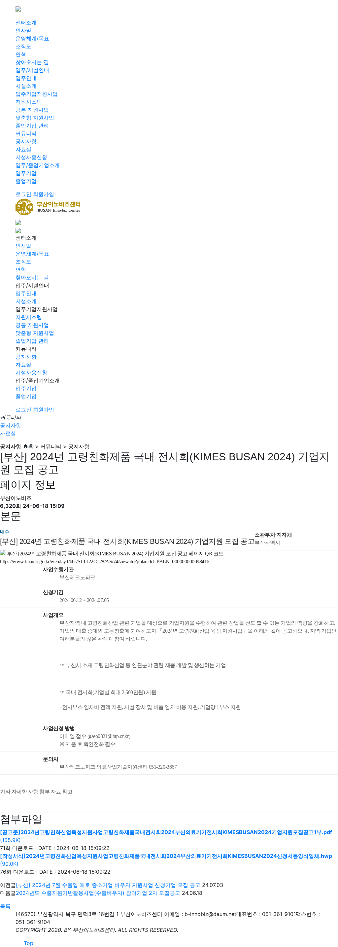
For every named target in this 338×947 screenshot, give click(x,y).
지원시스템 (29, 101)
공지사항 (26, 141)
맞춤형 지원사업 (35, 117)
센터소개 (26, 22)
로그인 (23, 194)
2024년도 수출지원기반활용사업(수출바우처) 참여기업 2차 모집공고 (98, 893)
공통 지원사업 (32, 109)
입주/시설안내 (32, 70)
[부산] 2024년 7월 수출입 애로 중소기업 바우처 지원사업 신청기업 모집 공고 (108, 885)
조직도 (23, 46)
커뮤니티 (26, 133)
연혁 (21, 54)
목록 (5, 906)
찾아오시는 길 (32, 62)
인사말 (23, 30)
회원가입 (43, 194)
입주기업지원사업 (37, 93)
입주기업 (26, 173)
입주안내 (26, 78)
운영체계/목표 (32, 38)
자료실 (23, 149)
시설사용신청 (31, 157)
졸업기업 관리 (32, 125)
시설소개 (26, 86)
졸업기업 (26, 181)
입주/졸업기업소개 (38, 165)
